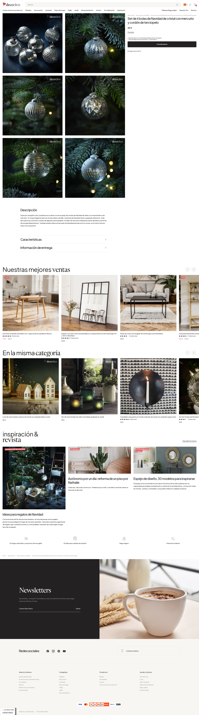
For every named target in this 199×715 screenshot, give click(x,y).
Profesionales (23, 690)
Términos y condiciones (26, 711)
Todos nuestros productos (13, 10)
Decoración (38, 10)
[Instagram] (53, 652)
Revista (193, 10)
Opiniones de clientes (147, 685)
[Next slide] (193, 269)
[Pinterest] (58, 652)
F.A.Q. (142, 679)
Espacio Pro (183, 10)
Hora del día (22, 682)
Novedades (103, 679)
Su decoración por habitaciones (29, 679)
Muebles (28, 10)
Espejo (102, 677)
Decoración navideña (142, 15)
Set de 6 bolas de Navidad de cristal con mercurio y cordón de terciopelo (173, 15)
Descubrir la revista (189, 441)
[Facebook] (47, 652)
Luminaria (48, 10)
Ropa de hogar (59, 10)
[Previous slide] (187, 269)
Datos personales (42, 711)
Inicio (4, 556)
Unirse (78, 608)
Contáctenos (162, 44)
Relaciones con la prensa (27, 687)
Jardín (76, 10)
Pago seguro (144, 687)
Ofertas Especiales (169, 10)
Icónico (98, 10)
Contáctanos (144, 677)
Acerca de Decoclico (25, 677)
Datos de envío (144, 682)
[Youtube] (64, 652)
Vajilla (70, 10)
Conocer (131, 32)
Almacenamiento (87, 10)
